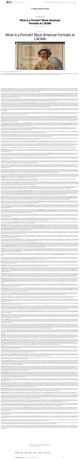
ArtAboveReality (43, 444)
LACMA (41, 445)
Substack (17, 452)
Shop (63, 2)
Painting (30, 446)
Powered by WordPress (33, 457)
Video (39, 446)
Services (46, 2)
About (66, 2)
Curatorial (59, 2)
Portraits (37, 446)
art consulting (34, 444)
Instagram (40, 452)
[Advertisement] (40, 82)
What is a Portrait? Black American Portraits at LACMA (40, 21)
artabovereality (38, 26)
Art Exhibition (39, 444)
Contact (69, 2)
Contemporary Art (37, 445)
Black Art (33, 445)
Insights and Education (52, 2)
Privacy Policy (46, 452)
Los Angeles (44, 445)
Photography (33, 446)
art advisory (30, 444)
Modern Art (48, 445)
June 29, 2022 (44, 26)
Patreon (30, 452)
